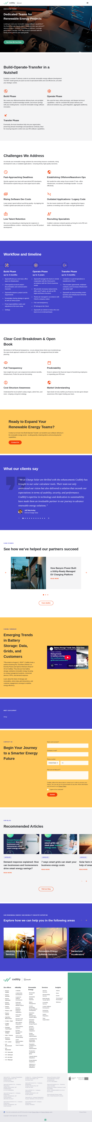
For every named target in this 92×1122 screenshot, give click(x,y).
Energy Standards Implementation (33, 1035)
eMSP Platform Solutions (19, 1027)
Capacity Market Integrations (33, 1057)
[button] (25, 518)
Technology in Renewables (59, 999)
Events (57, 995)
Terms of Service (45, 1112)
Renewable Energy (32, 993)
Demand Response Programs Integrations (18, 1010)
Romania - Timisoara (7, 1038)
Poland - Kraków (7, 991)
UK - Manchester (8, 1049)
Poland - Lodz (8, 1010)
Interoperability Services (46, 995)
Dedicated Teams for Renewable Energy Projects (33, 1022)
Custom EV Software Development (19, 999)
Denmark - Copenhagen (8, 1028)
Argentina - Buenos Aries (8, 1017)
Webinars (58, 1002)
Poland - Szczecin (7, 1007)
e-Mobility (18, 990)
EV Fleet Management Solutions (19, 1032)
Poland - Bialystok (7, 1003)
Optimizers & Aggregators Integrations (32, 1066)
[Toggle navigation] (87, 3)
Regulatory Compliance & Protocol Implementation (33, 1046)
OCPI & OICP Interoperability (19, 1036)
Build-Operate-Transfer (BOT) (46, 999)
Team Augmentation (46, 1019)
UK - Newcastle (9, 1052)
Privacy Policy (62, 786)
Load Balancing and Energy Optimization (33, 1040)
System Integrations (45, 1015)
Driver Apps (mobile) (18, 1015)
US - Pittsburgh (9, 1060)
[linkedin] (45, 1120)
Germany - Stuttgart (7, 1032)
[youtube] (49, 1120)
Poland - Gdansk (7, 1014)
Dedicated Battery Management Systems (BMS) (33, 1015)
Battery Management (32, 1003)
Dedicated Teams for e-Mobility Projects (20, 1004)
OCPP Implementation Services (19, 1041)
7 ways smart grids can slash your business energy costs (58, 863)
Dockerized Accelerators (46, 1011)
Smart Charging (19, 1045)
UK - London (8, 1042)
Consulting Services (45, 1003)
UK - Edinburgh (9, 1055)
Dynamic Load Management (19, 1019)
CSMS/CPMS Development (19, 994)
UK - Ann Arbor (8, 1057)
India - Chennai (9, 1035)
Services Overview (45, 991)
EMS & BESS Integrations (19, 1023)
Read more (8, 872)
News (57, 993)
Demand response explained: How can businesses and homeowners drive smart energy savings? (21, 865)
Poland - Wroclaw (7, 995)
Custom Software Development (47, 1007)
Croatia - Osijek (9, 1021)
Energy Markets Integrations (33, 1061)
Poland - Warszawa (7, 999)
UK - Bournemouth (8, 1045)
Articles (8, 857)
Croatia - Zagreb (7, 1024)
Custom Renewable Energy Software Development (33, 1008)
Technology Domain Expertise (32, 998)
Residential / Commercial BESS (32, 1052)
